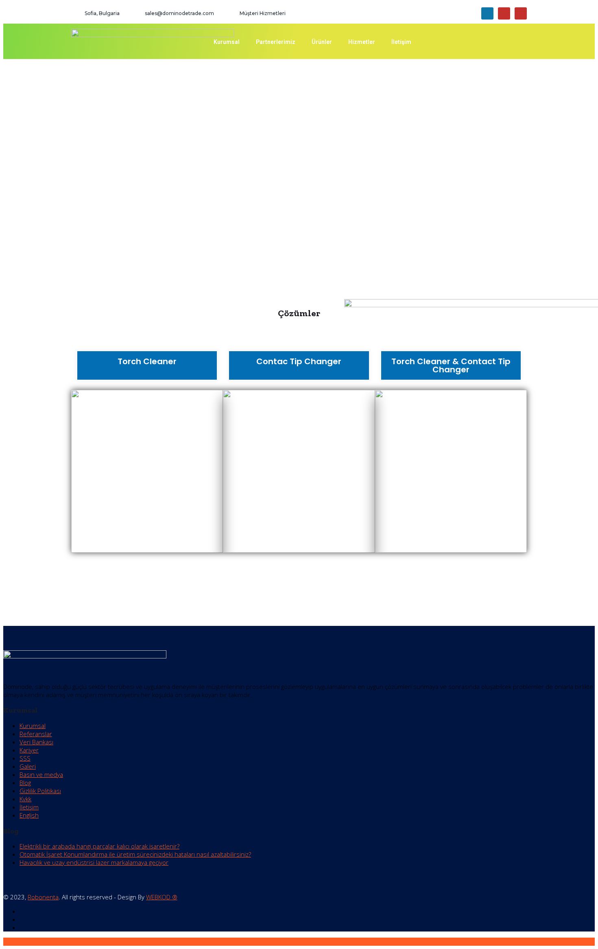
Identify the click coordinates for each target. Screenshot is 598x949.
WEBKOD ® (161, 897)
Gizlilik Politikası (40, 791)
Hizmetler (361, 42)
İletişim (401, 42)
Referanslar (36, 734)
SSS (25, 758)
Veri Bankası (36, 742)
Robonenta (43, 897)
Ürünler (322, 42)
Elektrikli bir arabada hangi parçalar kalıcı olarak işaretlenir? (99, 846)
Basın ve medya (41, 774)
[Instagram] (521, 13)
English (29, 815)
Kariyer (29, 750)
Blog (25, 782)
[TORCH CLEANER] (147, 471)
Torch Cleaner (147, 361)
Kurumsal (227, 42)
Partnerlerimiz (275, 42)
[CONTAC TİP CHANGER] (299, 471)
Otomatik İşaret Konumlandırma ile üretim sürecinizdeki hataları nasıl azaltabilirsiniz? (135, 854)
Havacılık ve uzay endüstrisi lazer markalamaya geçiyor (94, 862)
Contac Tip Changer (298, 361)
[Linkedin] (487, 13)
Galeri (28, 766)
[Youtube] (504, 13)
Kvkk (25, 799)
